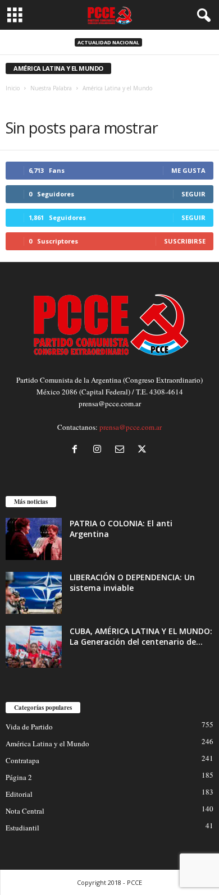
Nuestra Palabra (51, 88)
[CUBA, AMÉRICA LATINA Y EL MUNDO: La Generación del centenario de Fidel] (34, 647)
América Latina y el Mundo (47, 743)
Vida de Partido (29, 727)
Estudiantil (22, 828)
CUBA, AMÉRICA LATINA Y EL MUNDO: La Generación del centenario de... (141, 636)
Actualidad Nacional (108, 42)
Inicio (13, 88)
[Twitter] (143, 450)
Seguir (193, 194)
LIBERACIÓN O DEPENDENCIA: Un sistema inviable (132, 582)
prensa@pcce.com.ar (130, 427)
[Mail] (122, 450)
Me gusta (188, 170)
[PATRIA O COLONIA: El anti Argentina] (34, 539)
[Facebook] (77, 450)
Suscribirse (185, 241)
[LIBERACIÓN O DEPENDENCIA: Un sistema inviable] (34, 593)
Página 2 (19, 777)
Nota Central (25, 811)
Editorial (19, 794)
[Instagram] (99, 450)
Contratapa (22, 760)
